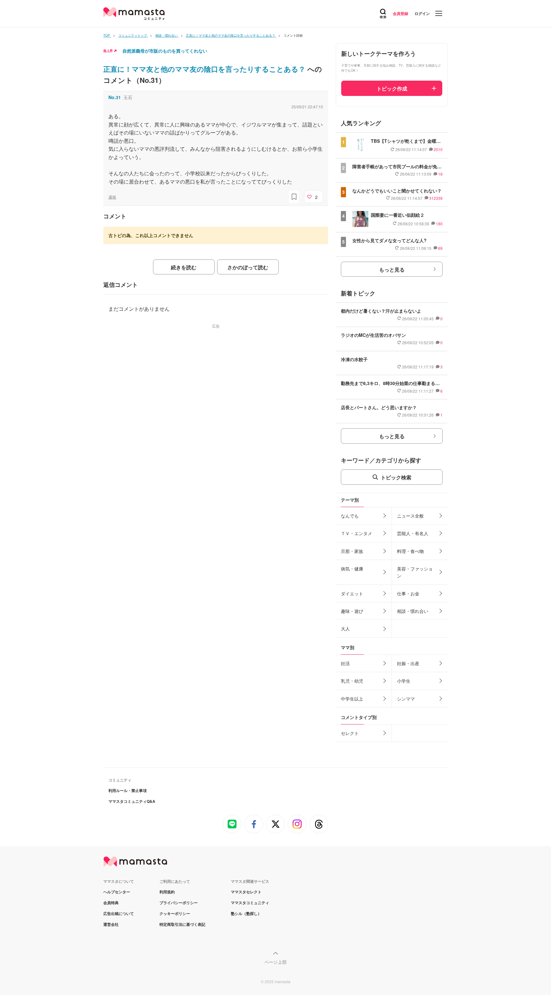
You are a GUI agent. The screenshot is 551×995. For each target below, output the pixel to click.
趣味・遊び (352, 611)
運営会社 (111, 924)
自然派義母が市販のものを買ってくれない (164, 50)
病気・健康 (352, 568)
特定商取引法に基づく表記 (182, 924)
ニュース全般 (410, 515)
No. (114, 97)
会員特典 (111, 902)
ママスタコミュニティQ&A (131, 801)
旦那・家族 (352, 551)
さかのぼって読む (247, 267)
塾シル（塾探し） (246, 913)
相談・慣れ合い (412, 611)
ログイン (422, 13)
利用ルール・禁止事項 (127, 790)
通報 (112, 197)
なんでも (350, 515)
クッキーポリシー (174, 913)
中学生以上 (352, 698)
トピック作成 (392, 88)
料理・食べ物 (410, 551)
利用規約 (167, 892)
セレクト (350, 733)
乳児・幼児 (352, 681)
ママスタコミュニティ (250, 902)
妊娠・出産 (408, 663)
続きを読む (183, 267)
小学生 (403, 681)
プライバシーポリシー (178, 902)
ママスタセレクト (246, 892)
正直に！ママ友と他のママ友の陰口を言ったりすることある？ (205, 69)
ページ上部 (275, 962)
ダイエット (352, 593)
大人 (345, 628)
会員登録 (400, 13)
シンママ (406, 698)
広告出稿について (118, 913)
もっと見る (392, 269)
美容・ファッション (415, 572)
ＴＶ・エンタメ (356, 533)
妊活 (345, 663)
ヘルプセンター (116, 892)
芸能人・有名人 (412, 533)
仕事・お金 (408, 593)
